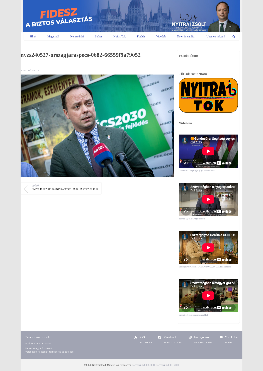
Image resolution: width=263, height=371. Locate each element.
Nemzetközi (77, 36)
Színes (98, 36)
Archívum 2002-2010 (144, 365)
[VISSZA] (233, 36)
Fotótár (141, 36)
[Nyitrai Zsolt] (131, 16)
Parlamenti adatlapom (38, 343)
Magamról (53, 36)
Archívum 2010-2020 (168, 365)
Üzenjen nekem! (215, 36)
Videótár (161, 36)
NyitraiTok (119, 36)
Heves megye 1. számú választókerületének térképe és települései (49, 350)
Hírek (33, 36)
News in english (186, 36)
